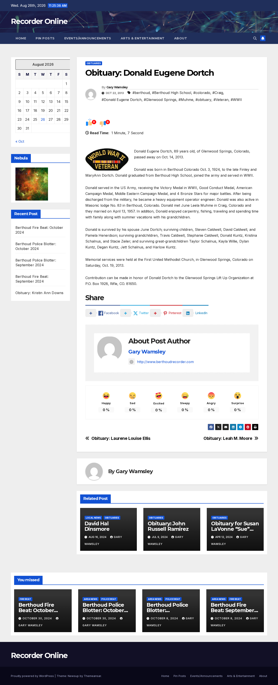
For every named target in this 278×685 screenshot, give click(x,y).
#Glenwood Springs (160, 99)
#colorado (201, 92)
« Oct (19, 141)
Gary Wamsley (117, 87)
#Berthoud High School (171, 92)
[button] (255, 38)
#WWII (236, 99)
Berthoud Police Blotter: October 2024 (103, 610)
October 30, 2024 (38, 618)
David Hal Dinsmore (96, 526)
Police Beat (108, 599)
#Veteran (220, 99)
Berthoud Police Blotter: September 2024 (168, 610)
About (180, 38)
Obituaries (94, 63)
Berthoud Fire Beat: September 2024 (232, 610)
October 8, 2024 (165, 618)
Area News (90, 599)
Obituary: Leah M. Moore (228, 438)
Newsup (73, 676)
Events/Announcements (87, 38)
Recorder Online (39, 21)
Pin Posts (45, 38)
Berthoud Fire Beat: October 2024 (36, 610)
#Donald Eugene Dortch (122, 99)
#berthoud (141, 92)
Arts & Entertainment (143, 38)
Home (21, 38)
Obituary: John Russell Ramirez (168, 526)
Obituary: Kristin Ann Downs (39, 293)
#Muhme (186, 99)
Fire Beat (25, 599)
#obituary (203, 99)
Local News (93, 517)
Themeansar (92, 676)
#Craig (217, 92)
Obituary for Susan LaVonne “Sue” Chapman (235, 529)
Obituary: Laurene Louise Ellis (120, 438)
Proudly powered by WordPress (33, 676)
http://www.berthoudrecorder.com (165, 362)
